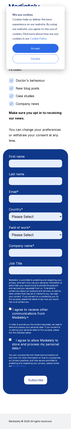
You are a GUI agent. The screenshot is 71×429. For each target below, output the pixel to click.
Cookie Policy (38, 38)
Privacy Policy (19, 366)
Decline (35, 58)
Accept (35, 48)
